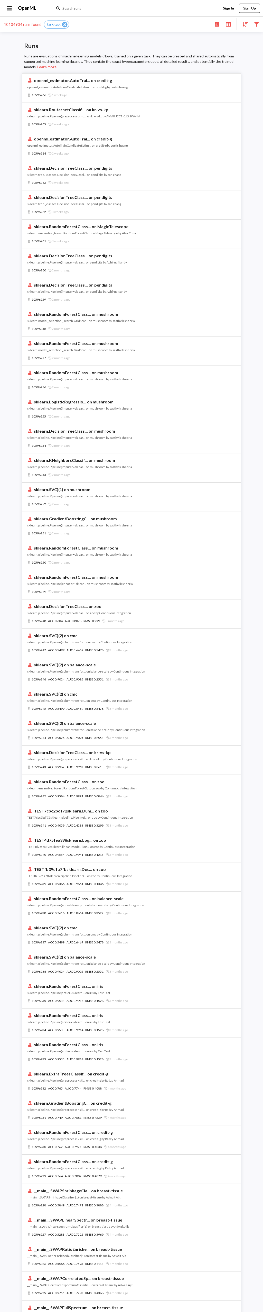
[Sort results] (244, 24)
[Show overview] (217, 24)
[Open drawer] (9, 8)
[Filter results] (256, 24)
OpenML (27, 8)
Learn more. (47, 67)
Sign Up (249, 8)
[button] (56, 25)
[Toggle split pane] (228, 24)
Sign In (228, 8)
